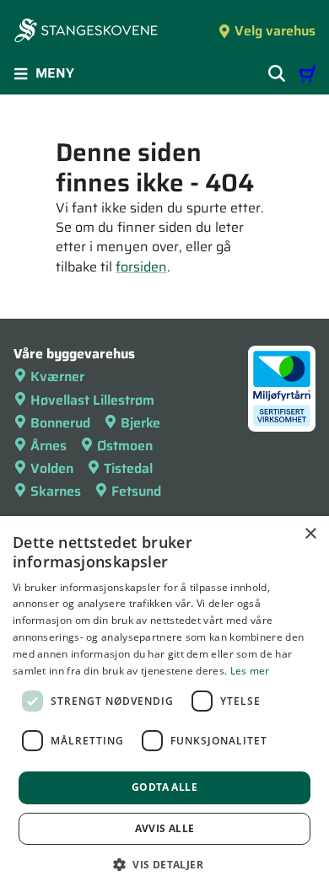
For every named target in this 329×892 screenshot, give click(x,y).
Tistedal (128, 468)
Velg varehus (275, 30)
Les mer (250, 671)
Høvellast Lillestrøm (92, 400)
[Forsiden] (86, 32)
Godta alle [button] (164, 787)
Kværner (57, 376)
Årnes (48, 446)
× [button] (310, 534)
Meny (54, 72)
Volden (51, 468)
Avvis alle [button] (165, 828)
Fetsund (136, 491)
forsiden (141, 266)
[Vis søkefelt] (276, 73)
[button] (164, 864)
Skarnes (55, 491)
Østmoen (125, 446)
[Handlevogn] (307, 73)
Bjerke (140, 423)
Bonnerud (60, 423)
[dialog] (164, 704)
